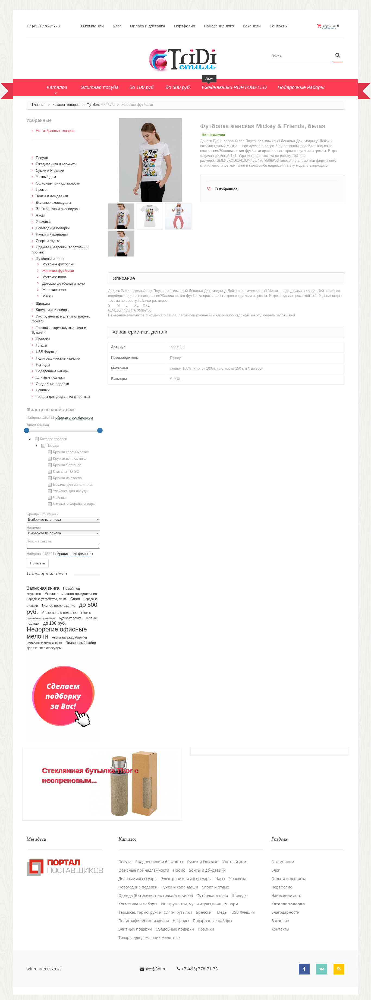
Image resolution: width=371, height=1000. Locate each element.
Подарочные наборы (52, 371)
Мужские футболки (58, 264)
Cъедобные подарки (52, 384)
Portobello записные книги (44, 643)
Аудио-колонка (70, 618)
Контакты (279, 26)
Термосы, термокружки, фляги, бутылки (155, 912)
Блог (117, 26)
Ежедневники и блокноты (56, 164)
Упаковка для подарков (59, 613)
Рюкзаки (51, 594)
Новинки (42, 390)
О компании (92, 26)
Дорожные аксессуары (44, 648)
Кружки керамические (71, 452)
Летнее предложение (79, 594)
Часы (40, 215)
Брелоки (43, 339)
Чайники (60, 498)
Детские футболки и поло (63, 283)
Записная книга (43, 588)
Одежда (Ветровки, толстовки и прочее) (155, 895)
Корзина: (329, 26)
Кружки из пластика (69, 458)
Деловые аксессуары (53, 203)
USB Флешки (46, 352)
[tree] (63, 472)
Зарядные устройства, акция (47, 599)
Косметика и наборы (52, 310)
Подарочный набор (81, 643)
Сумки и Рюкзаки (50, 171)
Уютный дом (46, 177)
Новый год (71, 589)
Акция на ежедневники (69, 637)
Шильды (43, 303)
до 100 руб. (54, 623)
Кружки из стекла (67, 478)
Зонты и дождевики (52, 196)
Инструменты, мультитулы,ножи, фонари (199, 903)
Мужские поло (54, 277)
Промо (41, 190)
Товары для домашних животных (63, 397)
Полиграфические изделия (58, 358)
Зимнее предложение (58, 606)
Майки (47, 296)
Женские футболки (58, 271)
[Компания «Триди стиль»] (185, 59)
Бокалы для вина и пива (73, 484)
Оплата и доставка (147, 26)
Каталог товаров (66, 105)
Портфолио (184, 26)
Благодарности (285, 912)
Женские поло (54, 290)
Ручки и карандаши (52, 234)
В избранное (226, 189)
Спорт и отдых (48, 241)
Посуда (42, 158)
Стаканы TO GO (66, 471)
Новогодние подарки (53, 228)
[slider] (26, 430)
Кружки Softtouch (67, 465)
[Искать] (337, 55)
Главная (38, 105)
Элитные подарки (50, 377)
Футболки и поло (100, 105)
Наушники (34, 593)
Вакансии (252, 26)
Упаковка (43, 222)
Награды (43, 365)
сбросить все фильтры (74, 417)
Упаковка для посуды (70, 491)
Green (75, 599)
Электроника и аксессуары (58, 209)
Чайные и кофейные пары (74, 504)
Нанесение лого (219, 26)
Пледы (41, 345)
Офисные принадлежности (58, 183)
